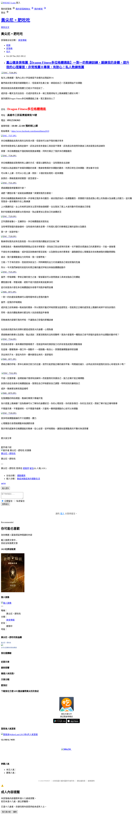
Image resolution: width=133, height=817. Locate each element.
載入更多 (5, 488)
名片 (8, 51)
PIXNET (47, 781)
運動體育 (21, 475)
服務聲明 (91, 781)
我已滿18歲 (6, 812)
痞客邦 (26, 468)
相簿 (8, 45)
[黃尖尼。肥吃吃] (2, 645)
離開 (15, 812)
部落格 (9, 48)
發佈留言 (5, 504)
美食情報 (22, 40)
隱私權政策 (81, 781)
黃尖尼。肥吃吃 (15, 20)
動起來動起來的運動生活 (28, 479)
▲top (3, 483)
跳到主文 (5, 27)
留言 (32, 468)
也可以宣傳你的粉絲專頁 (9, 647)
